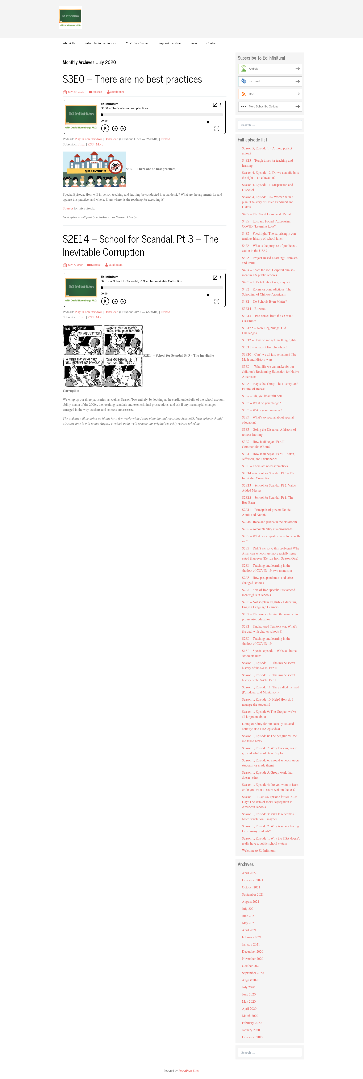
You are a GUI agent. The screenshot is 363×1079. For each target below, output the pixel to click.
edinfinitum (117, 92)
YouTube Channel (137, 43)
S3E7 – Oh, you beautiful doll (262, 396)
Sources (68, 208)
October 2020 (251, 965)
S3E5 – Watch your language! (262, 410)
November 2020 (252, 958)
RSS (91, 144)
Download (111, 139)
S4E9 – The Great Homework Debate (267, 214)
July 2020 (248, 987)
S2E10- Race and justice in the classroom (269, 521)
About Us (69, 43)
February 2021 (252, 937)
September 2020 (253, 972)
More (99, 144)
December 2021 (252, 880)
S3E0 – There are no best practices (132, 78)
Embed (165, 139)
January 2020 (251, 1030)
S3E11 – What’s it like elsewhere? (264, 347)
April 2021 (249, 930)
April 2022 (249, 873)
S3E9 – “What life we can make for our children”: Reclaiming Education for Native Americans (270, 371)
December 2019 (252, 1037)
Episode (97, 92)
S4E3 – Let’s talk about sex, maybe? (266, 282)
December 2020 (252, 951)
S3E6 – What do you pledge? (261, 403)
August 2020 (250, 980)
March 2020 (250, 1015)
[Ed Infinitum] (70, 17)
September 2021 (253, 894)
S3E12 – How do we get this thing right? (269, 340)
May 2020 (249, 1001)
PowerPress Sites (189, 1070)
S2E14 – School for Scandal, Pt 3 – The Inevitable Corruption (140, 245)
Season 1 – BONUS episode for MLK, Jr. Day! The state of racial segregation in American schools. (269, 801)
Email (81, 144)
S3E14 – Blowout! (254, 308)
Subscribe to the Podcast (101, 43)
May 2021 (249, 923)
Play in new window (88, 139)
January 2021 (251, 944)
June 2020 (249, 994)
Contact (211, 43)
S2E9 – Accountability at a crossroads (267, 529)
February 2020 (252, 1022)
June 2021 (249, 915)
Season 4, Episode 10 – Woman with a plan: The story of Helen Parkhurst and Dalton (267, 202)
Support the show (170, 43)
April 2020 (249, 1008)
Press (194, 43)
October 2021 (251, 887)
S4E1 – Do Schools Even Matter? (264, 301)
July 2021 (248, 908)
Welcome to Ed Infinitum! (259, 850)
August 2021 (250, 901)
